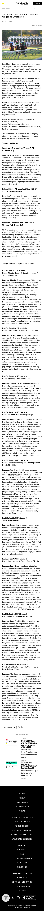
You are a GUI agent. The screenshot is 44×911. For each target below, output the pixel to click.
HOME (22, 794)
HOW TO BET (22, 802)
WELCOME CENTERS (22, 839)
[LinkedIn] (22, 727)
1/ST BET (22, 891)
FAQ (22, 854)
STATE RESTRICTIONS (22, 835)
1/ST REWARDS (22, 807)
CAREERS (22, 850)
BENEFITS (22, 877)
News (3, 7)
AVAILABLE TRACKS (22, 873)
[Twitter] (19, 727)
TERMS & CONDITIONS (22, 817)
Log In (38, 3)
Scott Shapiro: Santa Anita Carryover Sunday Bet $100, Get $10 (29, 765)
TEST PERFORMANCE (22, 858)
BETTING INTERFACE (22, 882)
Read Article (23, 757)
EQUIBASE (22, 867)
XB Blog (8, 7)
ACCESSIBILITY (22, 826)
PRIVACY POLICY (22, 822)
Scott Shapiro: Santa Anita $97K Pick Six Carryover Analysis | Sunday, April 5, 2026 (29, 743)
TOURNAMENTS (22, 886)
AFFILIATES (22, 863)
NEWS (22, 811)
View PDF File (28, 263)
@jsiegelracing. (24, 138)
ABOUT (22, 798)
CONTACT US (22, 845)
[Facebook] (16, 727)
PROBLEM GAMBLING (22, 830)
